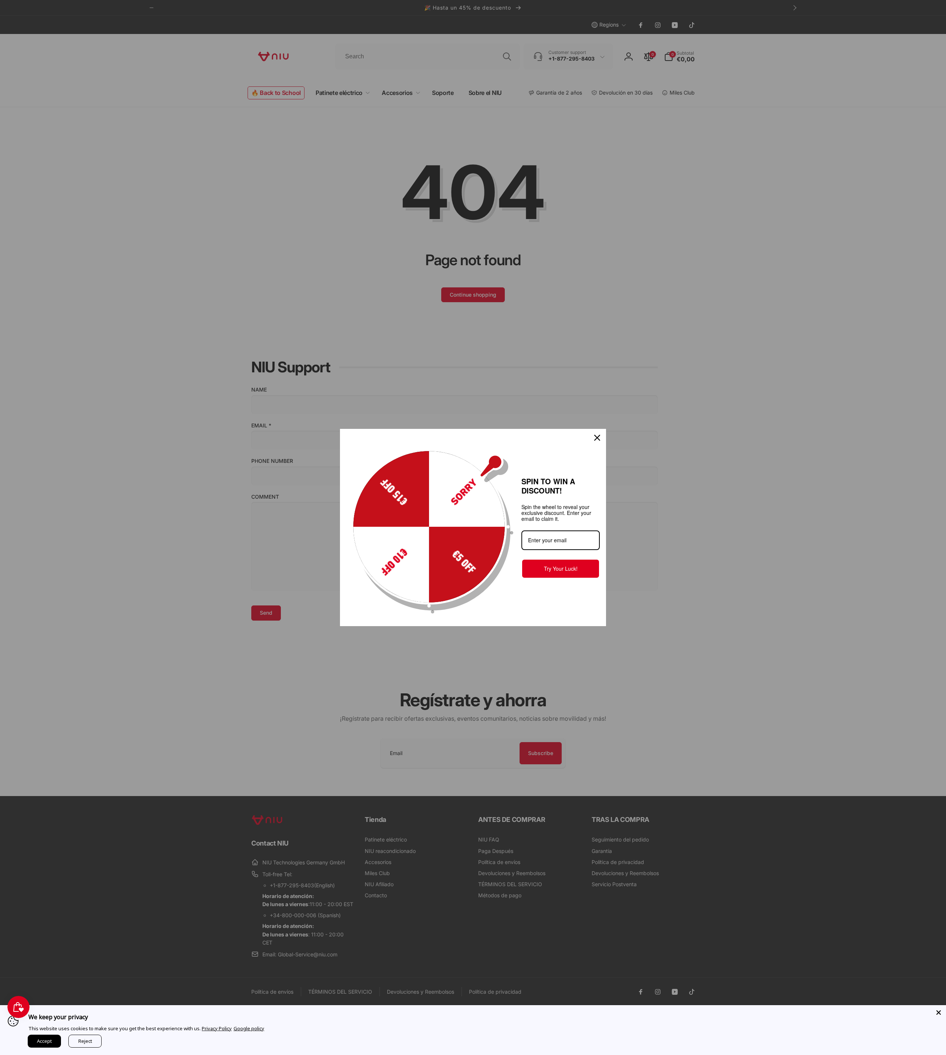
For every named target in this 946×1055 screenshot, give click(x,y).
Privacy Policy (217, 1028)
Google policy (249, 1028)
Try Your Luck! (561, 568)
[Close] (938, 1012)
